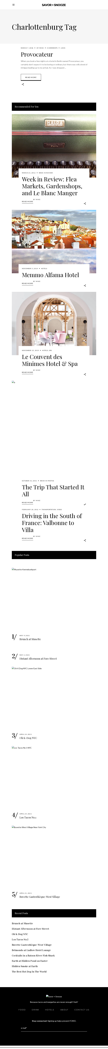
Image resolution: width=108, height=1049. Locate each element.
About (64, 1010)
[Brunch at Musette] (54, 599)
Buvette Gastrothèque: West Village (40, 896)
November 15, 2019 (30, 350)
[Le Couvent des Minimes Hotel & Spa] (54, 323)
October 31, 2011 (29, 481)
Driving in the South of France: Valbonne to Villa (52, 522)
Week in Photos (47, 481)
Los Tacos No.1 (28, 817)
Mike (41, 48)
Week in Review (46, 173)
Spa (50, 350)
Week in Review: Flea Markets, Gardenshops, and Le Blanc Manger (52, 186)
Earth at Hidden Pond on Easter (30, 960)
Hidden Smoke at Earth (25, 966)
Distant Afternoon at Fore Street (38, 658)
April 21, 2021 (26, 893)
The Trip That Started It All (53, 490)
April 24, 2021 (26, 734)
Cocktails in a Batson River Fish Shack (33, 955)
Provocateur (37, 54)
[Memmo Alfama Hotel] (54, 241)
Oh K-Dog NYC (28, 738)
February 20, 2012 (30, 509)
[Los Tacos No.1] (54, 778)
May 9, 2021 (25, 635)
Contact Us (81, 1010)
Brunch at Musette (30, 639)
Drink (35, 1010)
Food (22, 1010)
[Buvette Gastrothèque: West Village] (54, 857)
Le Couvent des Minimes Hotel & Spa (50, 360)
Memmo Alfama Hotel (50, 275)
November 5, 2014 (30, 268)
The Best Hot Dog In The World (29, 971)
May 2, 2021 (25, 655)
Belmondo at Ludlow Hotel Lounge (31, 950)
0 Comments (52, 48)
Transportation (49, 509)
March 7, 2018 (27, 48)
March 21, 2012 (29, 173)
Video (59, 509)
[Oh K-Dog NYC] (54, 698)
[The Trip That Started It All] (54, 433)
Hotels (44, 268)
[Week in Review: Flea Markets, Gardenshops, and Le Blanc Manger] (54, 145)
